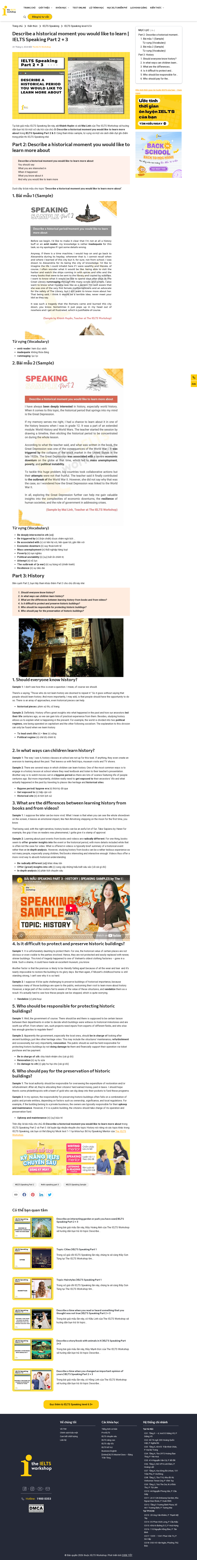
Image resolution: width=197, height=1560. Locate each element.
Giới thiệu (44, 7)
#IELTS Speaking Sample (76, 1185)
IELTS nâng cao (108, 1440)
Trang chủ (29, 7)
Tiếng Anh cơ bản (109, 1429)
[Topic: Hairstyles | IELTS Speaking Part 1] (32, 1288)
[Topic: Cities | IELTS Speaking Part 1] (32, 1258)
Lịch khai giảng (138, 7)
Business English (109, 1451)
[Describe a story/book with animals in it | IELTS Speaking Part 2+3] (32, 1349)
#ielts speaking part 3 (50, 1185)
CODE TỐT (127, 1555)
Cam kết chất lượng (69, 1436)
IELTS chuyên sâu (109, 1436)
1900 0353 (44, 1498)
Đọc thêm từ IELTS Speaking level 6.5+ (71, 1404)
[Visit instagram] (32, 1488)
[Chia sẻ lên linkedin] (41, 1194)
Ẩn (152, 30)
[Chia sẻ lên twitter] (49, 1194)
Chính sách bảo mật (69, 1432)
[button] (40, 17)
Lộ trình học (96, 7)
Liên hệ (63, 1440)
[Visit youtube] (40, 1489)
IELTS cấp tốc (108, 1443)
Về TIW (63, 1429)
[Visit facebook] (24, 1489)
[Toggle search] (25, 17)
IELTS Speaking (50, 26)
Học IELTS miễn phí (117, 7)
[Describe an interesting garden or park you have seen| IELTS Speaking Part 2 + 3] (32, 1227)
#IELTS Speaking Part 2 (24, 1185)
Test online (79, 7)
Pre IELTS (106, 1432)
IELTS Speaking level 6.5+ (78, 26)
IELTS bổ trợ (107, 1447)
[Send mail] (48, 1489)
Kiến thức (155, 7)
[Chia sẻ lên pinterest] (32, 1194)
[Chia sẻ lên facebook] (24, 1194)
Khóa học (61, 7)
